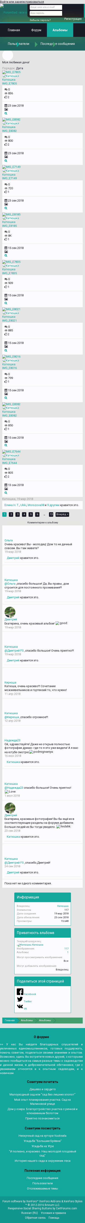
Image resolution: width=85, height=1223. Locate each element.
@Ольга (10, 583)
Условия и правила (53, 1213)
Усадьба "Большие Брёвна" (43, 1141)
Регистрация (73, 18)
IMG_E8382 (9, 131)
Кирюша (10, 682)
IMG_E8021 (9, 320)
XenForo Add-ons (50, 1201)
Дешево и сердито (42, 1089)
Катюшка (8, 79)
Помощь (54, 1217)
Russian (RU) (29, 1213)
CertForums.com (66, 1208)
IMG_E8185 (9, 226)
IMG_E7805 (9, 83)
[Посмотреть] (6, 113)
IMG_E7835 (9, 273)
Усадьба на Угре (43, 1146)
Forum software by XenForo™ (20, 1201)
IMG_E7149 (9, 178)
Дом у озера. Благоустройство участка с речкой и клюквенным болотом (42, 1111)
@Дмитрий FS (14, 650)
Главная (14, 30)
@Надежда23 (14, 787)
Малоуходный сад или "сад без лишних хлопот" (42, 1094)
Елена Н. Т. (12, 505)
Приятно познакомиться (42, 1118)
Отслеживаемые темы (42, 1188)
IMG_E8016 (9, 368)
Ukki (23, 505)
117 (66, 948)
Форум (36, 30)
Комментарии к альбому (42, 522)
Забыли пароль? (40, 20)
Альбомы (60, 30)
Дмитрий (13, 558)
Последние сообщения (58, 44)
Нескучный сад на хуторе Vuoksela (42, 1135)
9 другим (53, 505)
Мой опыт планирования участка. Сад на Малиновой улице (42, 1101)
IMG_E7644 (9, 463)
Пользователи (42, 1183)
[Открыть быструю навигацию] (79, 1020)
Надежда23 (12, 740)
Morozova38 (36, 505)
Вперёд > (62, 514)
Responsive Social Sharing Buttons (30, 1208)
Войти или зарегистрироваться (22, 1)
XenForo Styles (73, 1201)
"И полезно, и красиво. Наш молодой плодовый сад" (42, 1153)
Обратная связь (35, 1217)
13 (51, 514)
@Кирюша (12, 717)
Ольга (9, 540)
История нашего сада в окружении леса (42, 1160)
